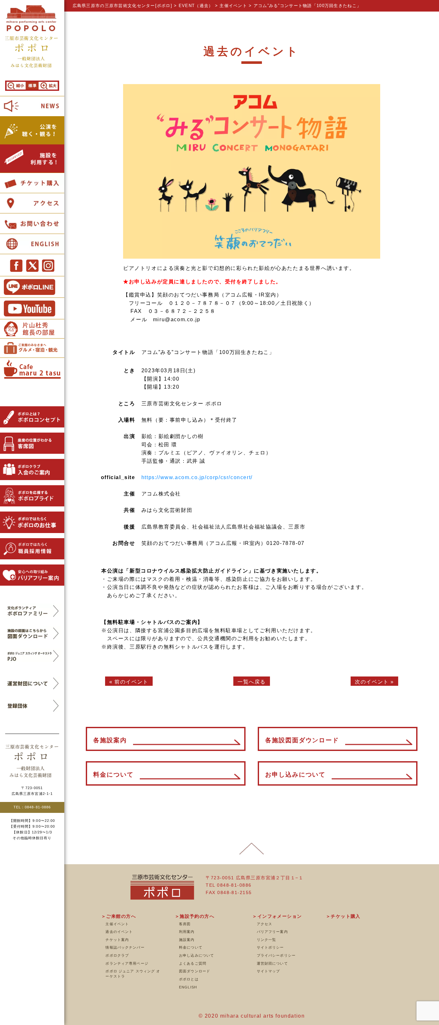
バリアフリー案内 (272, 932)
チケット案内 (117, 940)
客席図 (185, 924)
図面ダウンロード (194, 971)
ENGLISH (188, 987)
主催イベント (117, 924)
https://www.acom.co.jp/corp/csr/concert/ (197, 477)
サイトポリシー (270, 947)
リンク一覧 (266, 940)
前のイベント (131, 682)
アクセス (264, 924)
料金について (190, 947)
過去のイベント (119, 932)
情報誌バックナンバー (124, 947)
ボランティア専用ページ (126, 963)
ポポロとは (189, 979)
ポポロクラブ (117, 955)
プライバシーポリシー (276, 955)
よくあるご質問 (192, 963)
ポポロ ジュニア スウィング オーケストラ (132, 973)
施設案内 (186, 940)
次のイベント (372, 682)
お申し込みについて (196, 955)
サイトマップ (268, 971)
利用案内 (186, 932)
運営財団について (272, 963)
